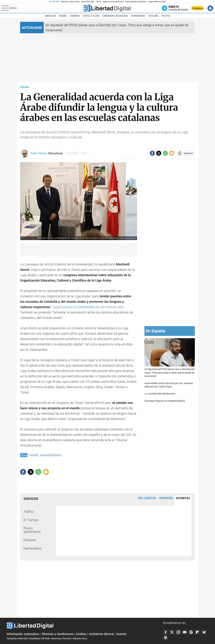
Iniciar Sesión (210, 8)
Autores (121, 634)
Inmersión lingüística (51, 455)
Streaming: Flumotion (61, 638)
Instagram (178, 632)
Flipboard (197, 632)
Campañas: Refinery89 (17, 638)
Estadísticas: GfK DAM (39, 638)
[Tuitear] (158, 153)
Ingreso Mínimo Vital (157, 2)
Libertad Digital (85, 625)
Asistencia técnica (101, 634)
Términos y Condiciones (57, 634)
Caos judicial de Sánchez (135, 2)
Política (165, 15)
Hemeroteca (32, 548)
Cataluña (153, 15)
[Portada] (107, 8)
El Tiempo (31, 520)
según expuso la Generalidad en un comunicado (88, 307)
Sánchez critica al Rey (70, 2)
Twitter (171, 632)
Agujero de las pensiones (113, 2)
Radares (30, 540)
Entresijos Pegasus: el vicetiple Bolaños (164, 401)
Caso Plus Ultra (87, 2)
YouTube (184, 632)
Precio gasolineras (32, 530)
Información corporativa (23, 634)
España (24, 87)
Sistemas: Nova (80, 638)
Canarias (75, 15)
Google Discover (191, 632)
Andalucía (50, 15)
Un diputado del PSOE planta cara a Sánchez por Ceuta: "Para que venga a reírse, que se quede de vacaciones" (169, 372)
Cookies (81, 634)
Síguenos (188, 153)
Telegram (203, 632)
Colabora (197, 8)
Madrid (63, 15)
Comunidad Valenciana (115, 15)
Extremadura (138, 15)
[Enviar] (165, 153)
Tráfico (29, 512)
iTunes (165, 637)
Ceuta (98, 2)
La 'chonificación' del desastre (159, 393)
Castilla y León (91, 15)
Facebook (165, 632)
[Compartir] (152, 153)
